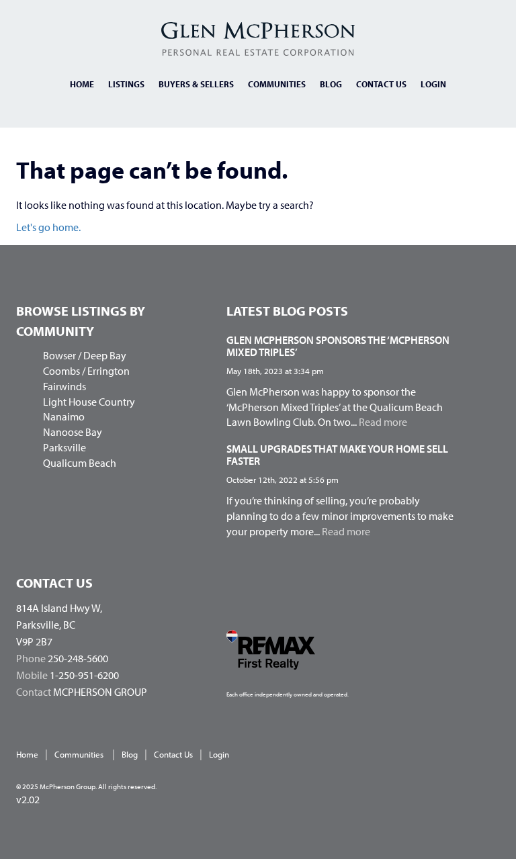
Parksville (64, 447)
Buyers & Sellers (196, 84)
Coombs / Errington (86, 370)
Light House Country (89, 401)
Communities (277, 84)
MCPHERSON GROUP (100, 691)
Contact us (381, 84)
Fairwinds (64, 386)
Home (82, 84)
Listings (126, 84)
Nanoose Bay (72, 432)
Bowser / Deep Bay (84, 355)
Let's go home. (48, 227)
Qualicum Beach (79, 462)
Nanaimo (64, 416)
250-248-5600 (78, 658)
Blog (331, 84)
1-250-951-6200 (84, 675)
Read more (383, 421)
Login (433, 84)
